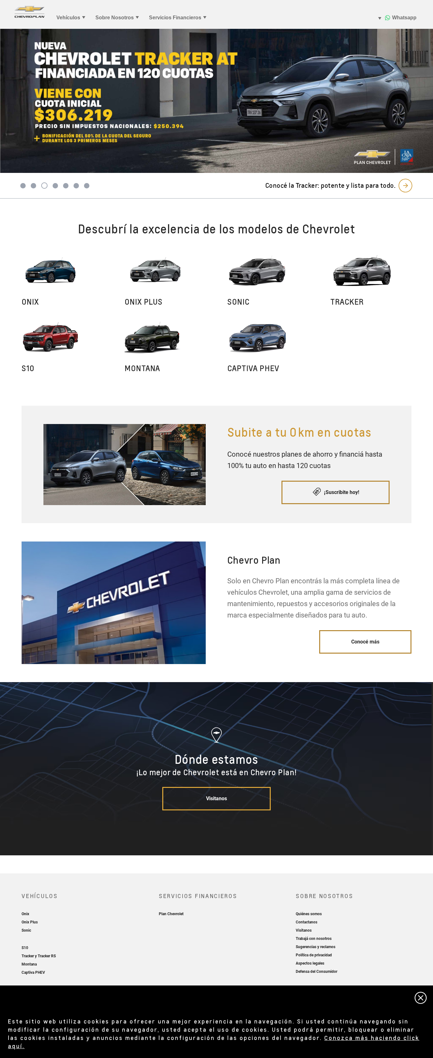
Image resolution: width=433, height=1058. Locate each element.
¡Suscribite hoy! (341, 492)
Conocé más (365, 642)
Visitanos (216, 798)
